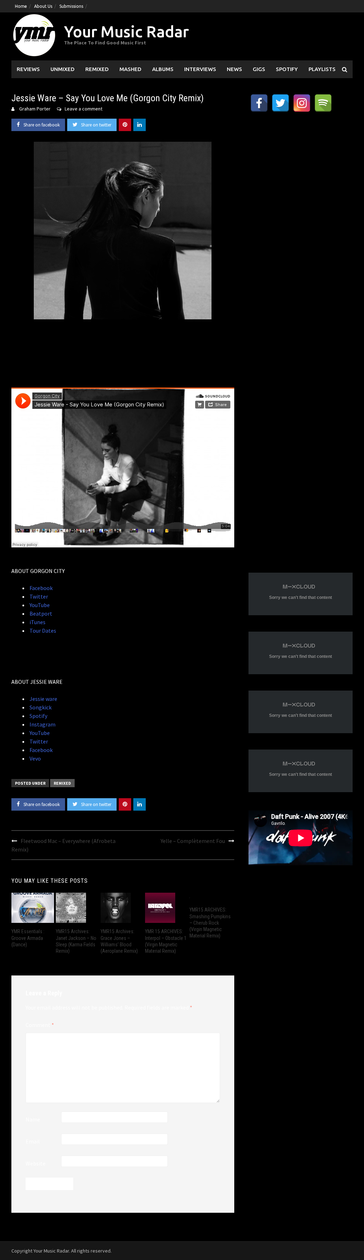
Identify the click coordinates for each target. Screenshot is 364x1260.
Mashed (130, 69)
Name (33, 1119)
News (234, 69)
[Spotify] (323, 103)
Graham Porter (34, 109)
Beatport (40, 613)
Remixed (97, 69)
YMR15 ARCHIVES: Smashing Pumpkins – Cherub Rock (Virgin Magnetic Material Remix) (210, 923)
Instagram (41, 724)
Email (33, 1141)
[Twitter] (280, 103)
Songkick (40, 707)
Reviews (28, 69)
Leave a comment (83, 109)
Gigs (259, 69)
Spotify (287, 69)
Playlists (322, 69)
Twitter (38, 596)
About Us (43, 6)
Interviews (200, 69)
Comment (40, 1024)
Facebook (40, 587)
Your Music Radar (126, 31)
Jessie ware (42, 698)
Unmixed (62, 69)
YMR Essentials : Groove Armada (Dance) (27, 938)
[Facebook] (259, 103)
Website (36, 1163)
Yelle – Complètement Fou (193, 840)
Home (21, 6)
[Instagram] (302, 103)
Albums (162, 69)
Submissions (71, 6)
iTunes (37, 622)
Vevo (34, 758)
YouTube (39, 605)
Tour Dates (42, 630)
